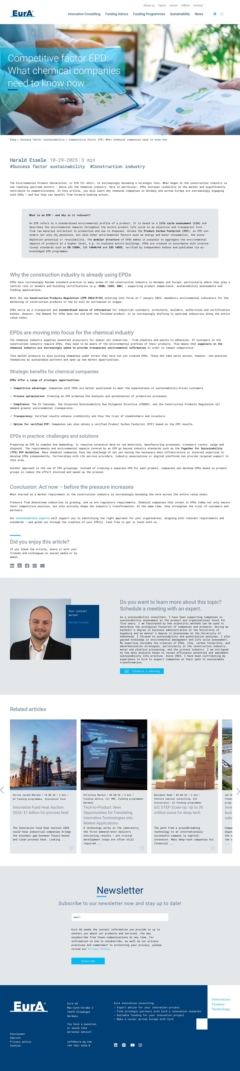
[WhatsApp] (35, 566)
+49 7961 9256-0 (78, 1045)
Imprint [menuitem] (15, 1037)
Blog (13, 139)
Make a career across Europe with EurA (145, 1019)
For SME (110, 798)
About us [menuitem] (148, 5)
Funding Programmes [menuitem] (149, 14)
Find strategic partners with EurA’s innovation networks (159, 1011)
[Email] (42, 566)
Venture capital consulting (172, 798)
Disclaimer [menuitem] (17, 1033)
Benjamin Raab (163, 794)
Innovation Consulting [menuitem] (84, 14)
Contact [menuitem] (198, 5)
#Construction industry (119, 166)
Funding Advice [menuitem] (116, 14)
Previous (4, 791)
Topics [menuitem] (162, 5)
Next (236, 791)
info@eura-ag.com (79, 1041)
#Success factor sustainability (50, 166)
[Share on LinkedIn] (12, 566)
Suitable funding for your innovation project (150, 1015)
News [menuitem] (199, 14)
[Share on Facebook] (27, 566)
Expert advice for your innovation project (148, 1007)
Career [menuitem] (173, 5)
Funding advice (93, 798)
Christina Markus (94, 794)
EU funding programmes (27, 798)
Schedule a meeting (146, 671)
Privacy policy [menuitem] (20, 1041)
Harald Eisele (28, 160)
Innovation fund (55, 798)
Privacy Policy (99, 948)
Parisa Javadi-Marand (27, 794)
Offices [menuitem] (185, 5)
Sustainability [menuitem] (180, 14)
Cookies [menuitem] (15, 1045)
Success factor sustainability (42, 139)
